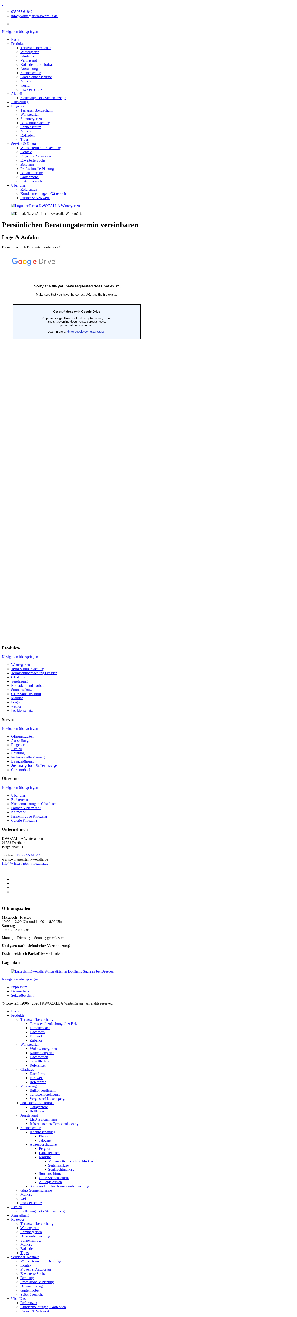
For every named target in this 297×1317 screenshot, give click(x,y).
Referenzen (28, 189)
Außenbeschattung (43, 1144)
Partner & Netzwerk (35, 198)
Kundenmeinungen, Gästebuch (43, 194)
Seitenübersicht (31, 181)
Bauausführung (31, 173)
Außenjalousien (50, 1182)
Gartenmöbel (29, 177)
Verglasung (28, 60)
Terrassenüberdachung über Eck (53, 1024)
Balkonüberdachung (35, 123)
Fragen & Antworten (35, 156)
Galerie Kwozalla (24, 820)
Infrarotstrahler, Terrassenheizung (54, 1124)
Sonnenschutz (30, 73)
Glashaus (27, 56)
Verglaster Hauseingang (47, 1099)
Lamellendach (40, 1028)
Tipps (24, 139)
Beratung (27, 164)
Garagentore (39, 1107)
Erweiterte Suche (32, 160)
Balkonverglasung (43, 1090)
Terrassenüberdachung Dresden (34, 673)
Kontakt (26, 152)
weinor (25, 85)
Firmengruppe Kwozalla (29, 816)
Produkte (17, 44)
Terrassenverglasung (45, 1094)
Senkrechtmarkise (61, 1169)
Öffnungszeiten (22, 736)
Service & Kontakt (25, 144)
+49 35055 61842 (27, 855)
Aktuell (16, 94)
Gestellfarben (39, 1061)
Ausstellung (20, 102)
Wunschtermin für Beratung (40, 148)
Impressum (19, 987)
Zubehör (36, 1040)
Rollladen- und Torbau (37, 64)
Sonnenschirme (50, 1174)
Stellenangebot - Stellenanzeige (43, 98)
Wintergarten (29, 52)
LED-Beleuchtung (43, 1119)
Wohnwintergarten (43, 1049)
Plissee (44, 1136)
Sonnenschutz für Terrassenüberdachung (59, 1186)
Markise (26, 81)
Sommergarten (31, 119)
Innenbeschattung (42, 1132)
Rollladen (27, 135)
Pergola (16, 702)
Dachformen (39, 1057)
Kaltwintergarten (42, 1053)
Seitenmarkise (58, 1165)
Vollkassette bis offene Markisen (72, 1161)
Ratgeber (17, 106)
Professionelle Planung (37, 169)
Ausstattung (29, 69)
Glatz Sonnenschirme (36, 77)
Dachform (37, 1032)
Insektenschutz (31, 89)
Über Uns (18, 185)
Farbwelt (36, 1036)
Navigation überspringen (20, 32)
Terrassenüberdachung (36, 48)
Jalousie (45, 1140)
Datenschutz (20, 991)
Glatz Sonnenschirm (26, 694)
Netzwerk (18, 812)
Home (15, 39)
